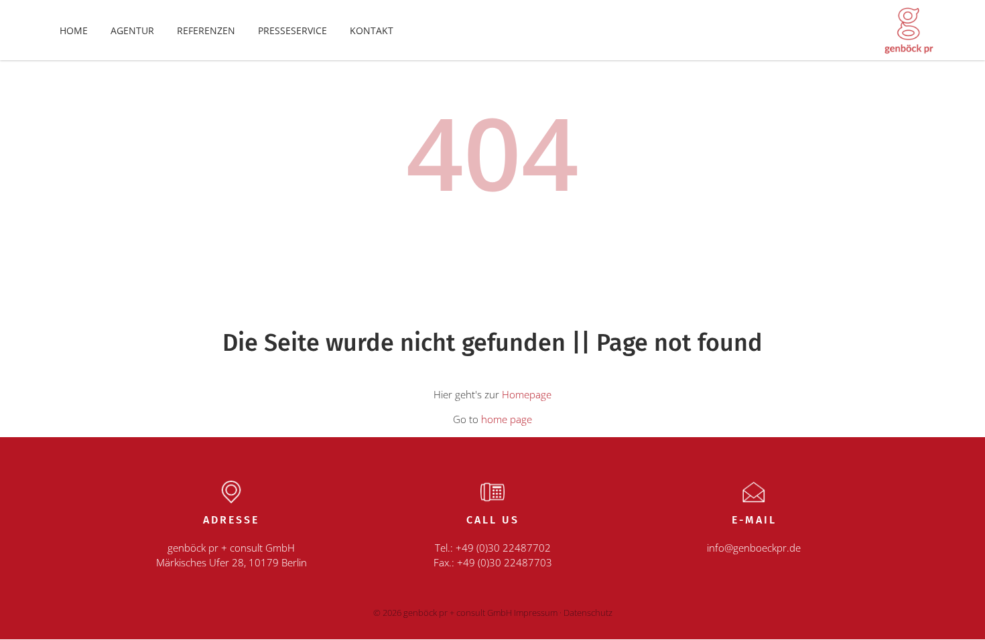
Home (74, 30)
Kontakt (371, 30)
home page (506, 419)
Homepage (526, 394)
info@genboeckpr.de (754, 547)
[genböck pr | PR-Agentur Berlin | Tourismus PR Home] (908, 28)
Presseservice (292, 30)
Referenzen (206, 30)
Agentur (132, 30)
